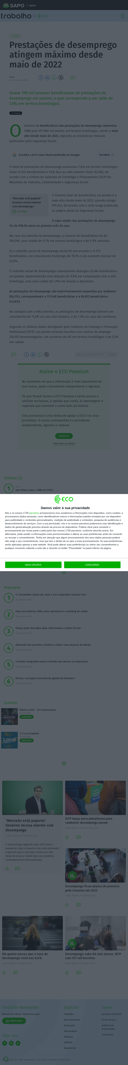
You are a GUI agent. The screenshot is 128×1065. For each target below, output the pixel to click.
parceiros (34, 513)
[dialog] (64, 532)
